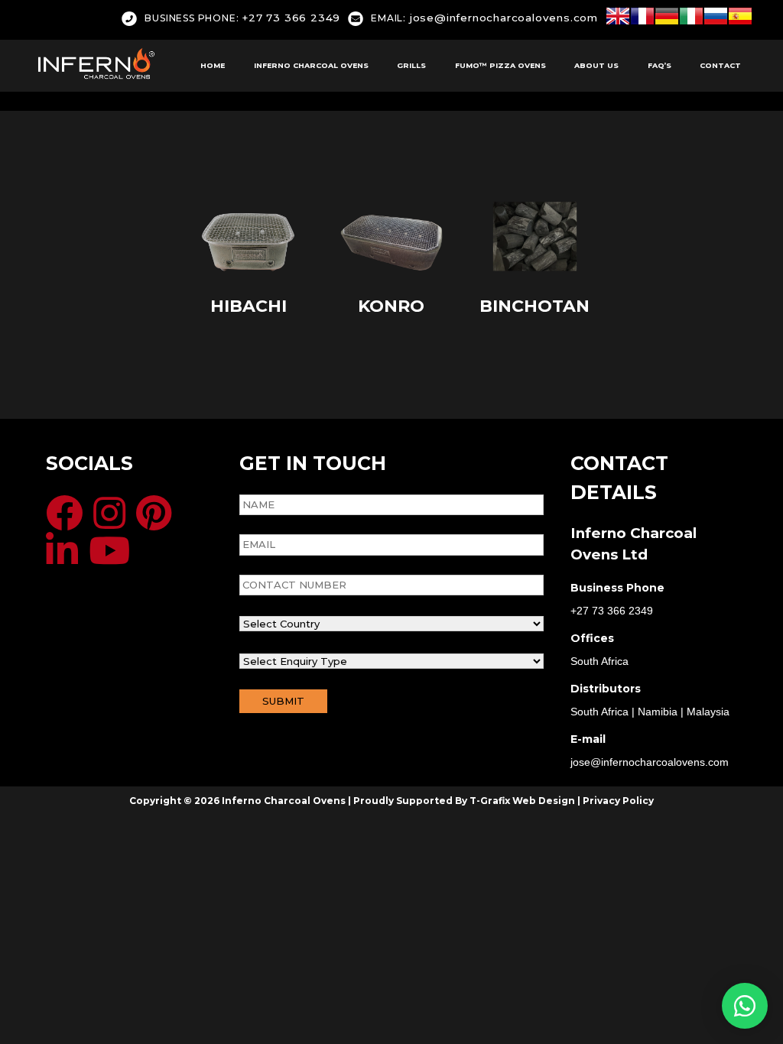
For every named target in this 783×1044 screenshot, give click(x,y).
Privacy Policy (618, 800)
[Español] (740, 19)
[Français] (642, 19)
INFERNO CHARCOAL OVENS (311, 65)
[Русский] (715, 19)
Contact (720, 65)
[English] (618, 19)
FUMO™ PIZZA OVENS (500, 65)
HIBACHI (248, 306)
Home (212, 65)
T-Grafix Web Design (522, 800)
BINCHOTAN (534, 306)
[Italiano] (691, 19)
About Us (596, 65)
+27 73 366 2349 (242, 17)
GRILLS (411, 65)
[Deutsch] (667, 19)
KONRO (391, 306)
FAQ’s (659, 65)
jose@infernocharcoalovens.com (484, 17)
